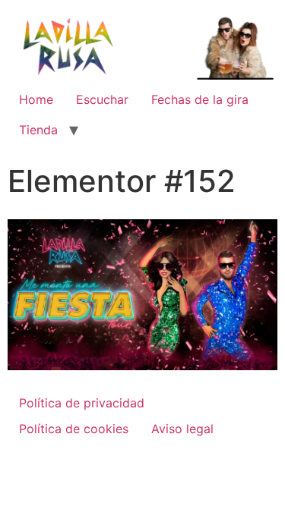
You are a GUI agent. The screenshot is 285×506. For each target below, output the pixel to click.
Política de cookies (73, 428)
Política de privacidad (81, 402)
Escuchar (102, 99)
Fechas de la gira (200, 99)
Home (36, 99)
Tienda (38, 129)
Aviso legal (182, 428)
